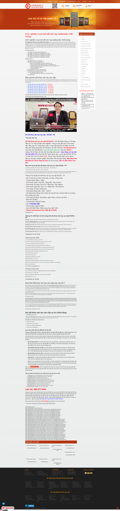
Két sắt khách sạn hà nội (65, 482)
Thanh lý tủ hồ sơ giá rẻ (30, 499)
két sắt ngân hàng (31, 376)
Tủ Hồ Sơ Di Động (52, 499)
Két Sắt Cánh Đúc (84, 59)
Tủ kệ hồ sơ (86, 499)
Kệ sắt (82, 75)
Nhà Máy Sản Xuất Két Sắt (85, 79)
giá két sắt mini (51, 299)
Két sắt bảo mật (52, 484)
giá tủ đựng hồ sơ (61, 298)
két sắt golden (66, 300)
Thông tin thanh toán (34, 68)
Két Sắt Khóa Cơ (64, 485)
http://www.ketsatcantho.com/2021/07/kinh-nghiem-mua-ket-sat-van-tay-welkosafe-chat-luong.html (44, 429)
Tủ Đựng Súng (40, 471)
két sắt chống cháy (31, 382)
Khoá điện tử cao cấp (88, 487)
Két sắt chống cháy (88, 484)
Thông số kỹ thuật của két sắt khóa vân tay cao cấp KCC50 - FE (43, 64)
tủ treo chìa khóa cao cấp (57, 450)
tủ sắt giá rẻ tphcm (59, 300)
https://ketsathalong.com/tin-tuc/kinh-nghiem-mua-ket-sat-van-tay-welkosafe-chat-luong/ (42, 418)
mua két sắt (41, 298)
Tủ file (73, 497)
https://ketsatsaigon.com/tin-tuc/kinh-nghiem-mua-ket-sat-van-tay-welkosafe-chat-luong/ (42, 413)
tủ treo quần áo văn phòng (57, 463)
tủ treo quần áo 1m (70, 448)
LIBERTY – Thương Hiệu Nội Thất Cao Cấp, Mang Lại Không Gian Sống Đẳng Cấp (87, 95)
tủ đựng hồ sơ (30, 375)
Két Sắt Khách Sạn (84, 41)
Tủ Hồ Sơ (83, 39)
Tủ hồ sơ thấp (40, 496)
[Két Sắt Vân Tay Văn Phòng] (32, 234)
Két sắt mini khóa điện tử (85, 77)
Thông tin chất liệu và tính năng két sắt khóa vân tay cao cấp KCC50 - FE (44, 65)
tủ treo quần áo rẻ (44, 461)
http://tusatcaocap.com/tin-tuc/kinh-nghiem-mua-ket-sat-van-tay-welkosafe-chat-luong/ (42, 416)
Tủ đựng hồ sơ (40, 498)
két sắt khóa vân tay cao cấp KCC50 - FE (36, 62)
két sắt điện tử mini (68, 298)
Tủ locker (62, 497)
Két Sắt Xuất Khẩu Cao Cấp (86, 48)
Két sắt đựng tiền (52, 483)
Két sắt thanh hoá (87, 482)
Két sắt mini (83, 70)
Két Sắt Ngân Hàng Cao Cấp (43, 475)
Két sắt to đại (28, 484)
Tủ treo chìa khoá (87, 496)
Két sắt (82, 37)
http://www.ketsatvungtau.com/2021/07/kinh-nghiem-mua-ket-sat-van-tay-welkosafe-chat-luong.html (45, 431)
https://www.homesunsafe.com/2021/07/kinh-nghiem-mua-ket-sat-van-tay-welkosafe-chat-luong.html (45, 419)
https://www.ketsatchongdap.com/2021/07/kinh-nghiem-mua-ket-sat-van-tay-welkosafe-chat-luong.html (45, 439)
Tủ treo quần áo (40, 497)
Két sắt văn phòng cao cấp (30, 487)
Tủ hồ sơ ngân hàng (84, 84)
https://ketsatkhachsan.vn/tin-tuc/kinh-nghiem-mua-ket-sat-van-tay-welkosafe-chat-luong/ (42, 415)
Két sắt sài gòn (28, 482)
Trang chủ (50, 1)
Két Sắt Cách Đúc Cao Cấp (30, 475)
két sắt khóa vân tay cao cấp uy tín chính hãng (37, 70)
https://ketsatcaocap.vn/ (30, 406)
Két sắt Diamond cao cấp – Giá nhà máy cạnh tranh (87, 107)
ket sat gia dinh (36, 298)
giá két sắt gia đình (64, 299)
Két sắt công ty (40, 484)
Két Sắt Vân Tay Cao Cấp (85, 57)
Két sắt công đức (40, 485)
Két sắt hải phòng (40, 482)
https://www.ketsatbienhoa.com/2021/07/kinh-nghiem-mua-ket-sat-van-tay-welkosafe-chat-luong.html (45, 434)
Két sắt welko (63, 483)
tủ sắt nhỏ (33, 299)
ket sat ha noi (30, 384)
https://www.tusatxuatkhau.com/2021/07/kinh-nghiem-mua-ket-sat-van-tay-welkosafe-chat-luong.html (45, 425)
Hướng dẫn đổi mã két (72, 1)
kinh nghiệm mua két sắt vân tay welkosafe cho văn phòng (39, 54)
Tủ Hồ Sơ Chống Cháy (85, 55)
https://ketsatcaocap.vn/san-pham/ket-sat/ (33, 408)
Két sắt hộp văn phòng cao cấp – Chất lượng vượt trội (87, 104)
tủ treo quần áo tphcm (31, 461)
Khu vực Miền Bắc (71, 471)
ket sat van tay (57, 299)
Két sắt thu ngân (28, 485)
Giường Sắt (83, 73)
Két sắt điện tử (28, 483)
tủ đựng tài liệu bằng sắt (40, 302)
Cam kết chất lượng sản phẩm (36, 67)
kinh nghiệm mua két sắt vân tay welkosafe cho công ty (39, 57)
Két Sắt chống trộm (64, 487)
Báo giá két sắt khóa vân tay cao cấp (35, 60)
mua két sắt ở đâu (39, 299)
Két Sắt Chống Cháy (84, 52)
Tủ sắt (85, 497)
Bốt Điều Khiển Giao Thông (86, 86)
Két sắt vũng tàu (75, 482)
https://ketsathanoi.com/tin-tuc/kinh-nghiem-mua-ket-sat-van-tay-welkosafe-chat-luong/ (42, 410)
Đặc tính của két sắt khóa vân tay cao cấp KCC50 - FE (41, 63)
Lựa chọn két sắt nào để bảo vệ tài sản (35, 72)
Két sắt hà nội (40, 483)
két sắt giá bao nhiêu (53, 298)
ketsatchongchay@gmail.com (34, 266)
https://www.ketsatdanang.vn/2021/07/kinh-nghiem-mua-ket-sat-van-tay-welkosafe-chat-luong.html (44, 420)
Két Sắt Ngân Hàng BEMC (85, 43)
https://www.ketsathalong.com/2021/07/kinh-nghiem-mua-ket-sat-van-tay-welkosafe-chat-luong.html (45, 435)
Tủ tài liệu (63, 496)
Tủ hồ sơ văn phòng (65, 498)
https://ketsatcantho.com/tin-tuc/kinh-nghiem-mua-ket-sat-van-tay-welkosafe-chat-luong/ (42, 414)
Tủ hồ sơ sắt (74, 496)
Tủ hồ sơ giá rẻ (52, 498)
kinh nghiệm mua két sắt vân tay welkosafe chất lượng (37, 42)
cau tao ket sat (32, 302)
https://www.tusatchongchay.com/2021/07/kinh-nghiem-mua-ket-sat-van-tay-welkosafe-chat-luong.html (45, 424)
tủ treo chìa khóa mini (31, 448)
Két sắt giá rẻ (87, 483)
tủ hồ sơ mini (53, 300)
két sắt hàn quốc (31, 385)
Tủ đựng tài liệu (28, 498)
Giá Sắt (73, 499)
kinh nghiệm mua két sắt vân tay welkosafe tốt (37, 52)
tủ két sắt (29, 299)
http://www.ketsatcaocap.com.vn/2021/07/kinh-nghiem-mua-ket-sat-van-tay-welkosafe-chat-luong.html (45, 436)
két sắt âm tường (36, 300)
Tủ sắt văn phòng (52, 496)
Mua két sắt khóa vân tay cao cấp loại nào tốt (37, 69)
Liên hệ (90, 1)
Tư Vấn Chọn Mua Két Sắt (54, 485)
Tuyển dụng (84, 1)
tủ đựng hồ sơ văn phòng (45, 300)
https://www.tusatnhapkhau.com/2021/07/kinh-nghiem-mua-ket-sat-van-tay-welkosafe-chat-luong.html (45, 426)
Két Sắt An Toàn (84, 61)
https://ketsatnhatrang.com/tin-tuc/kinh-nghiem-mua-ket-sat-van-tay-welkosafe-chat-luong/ (43, 409)
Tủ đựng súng (83, 66)
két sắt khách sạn (31, 377)
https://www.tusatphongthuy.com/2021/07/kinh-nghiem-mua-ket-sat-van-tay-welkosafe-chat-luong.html (45, 430)
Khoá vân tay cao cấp (76, 487)
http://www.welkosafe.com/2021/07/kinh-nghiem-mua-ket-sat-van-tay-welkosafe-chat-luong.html (44, 433)
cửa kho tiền (45, 299)
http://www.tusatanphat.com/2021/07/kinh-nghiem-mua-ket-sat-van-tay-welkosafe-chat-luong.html (44, 428)
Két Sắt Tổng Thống (84, 64)
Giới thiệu (56, 1)
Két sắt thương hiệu (76, 484)
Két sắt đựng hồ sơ (41, 487)
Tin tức (79, 1)
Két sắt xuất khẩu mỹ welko (85, 46)
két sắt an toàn (31, 381)
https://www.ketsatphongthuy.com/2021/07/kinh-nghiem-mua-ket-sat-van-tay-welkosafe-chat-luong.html (45, 421)
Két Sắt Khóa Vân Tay (76, 485)
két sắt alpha (46, 298)
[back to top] (117, 508)
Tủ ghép (50, 497)
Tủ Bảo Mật (83, 68)
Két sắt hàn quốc (75, 483)
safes (29, 379)
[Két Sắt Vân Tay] (31, 138)
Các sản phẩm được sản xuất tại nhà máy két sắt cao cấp (41, 73)
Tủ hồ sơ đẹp (28, 496)
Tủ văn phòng (87, 498)
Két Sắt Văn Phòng (84, 50)
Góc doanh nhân (63, 1)
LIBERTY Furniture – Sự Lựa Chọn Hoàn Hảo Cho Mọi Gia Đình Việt (87, 101)
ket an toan (31, 300)
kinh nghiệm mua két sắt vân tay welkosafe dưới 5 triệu (39, 53)
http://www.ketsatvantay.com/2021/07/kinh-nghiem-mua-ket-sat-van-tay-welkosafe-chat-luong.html (44, 438)
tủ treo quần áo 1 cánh (70, 454)
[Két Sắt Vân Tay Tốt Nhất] (32, 279)
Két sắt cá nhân (64, 484)
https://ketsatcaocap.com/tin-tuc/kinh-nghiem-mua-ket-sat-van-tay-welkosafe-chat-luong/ (42, 411)
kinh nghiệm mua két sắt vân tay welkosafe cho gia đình (39, 55)
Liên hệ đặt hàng (31, 74)
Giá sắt (26, 497)
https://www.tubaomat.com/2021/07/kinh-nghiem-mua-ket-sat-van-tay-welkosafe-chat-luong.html (44, 423)
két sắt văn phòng (28, 298)
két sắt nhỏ (47, 302)
